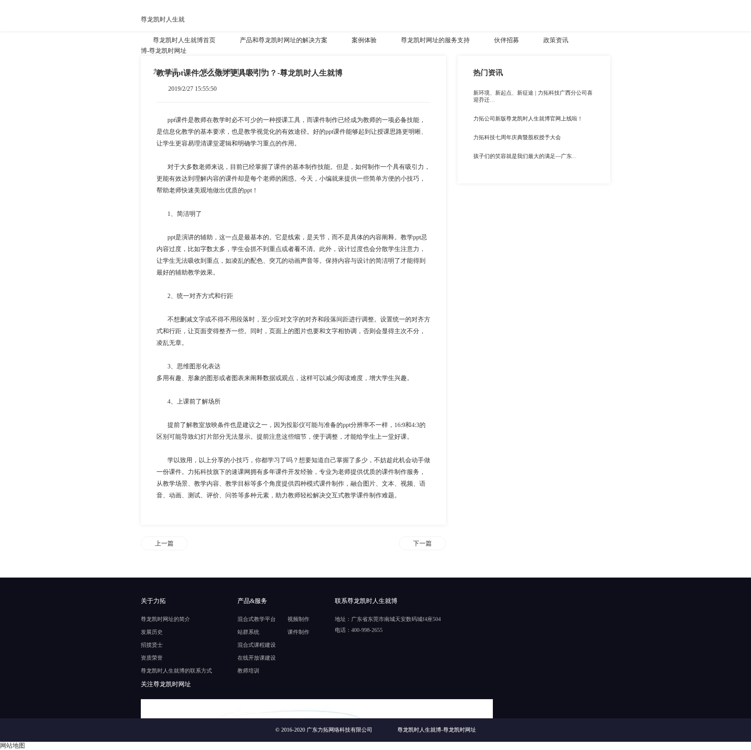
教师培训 (248, 671)
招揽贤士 (152, 645)
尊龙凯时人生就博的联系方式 (176, 671)
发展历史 (152, 632)
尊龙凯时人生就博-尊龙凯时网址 (164, 20)
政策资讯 (555, 40)
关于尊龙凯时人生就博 (233, 71)
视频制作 (298, 619)
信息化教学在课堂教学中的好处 (422, 543)
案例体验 (364, 40)
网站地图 (12, 745)
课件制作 (298, 632)
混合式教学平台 (256, 619)
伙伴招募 (506, 40)
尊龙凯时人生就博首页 (184, 40)
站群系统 (248, 632)
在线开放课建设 (256, 658)
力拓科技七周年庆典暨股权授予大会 (517, 137)
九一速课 (165, 71)
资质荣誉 (152, 658)
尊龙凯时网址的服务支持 (435, 40)
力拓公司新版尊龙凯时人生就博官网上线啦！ (528, 119)
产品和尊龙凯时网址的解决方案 (283, 40)
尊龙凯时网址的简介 (165, 619)
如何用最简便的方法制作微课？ (164, 543)
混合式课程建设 (256, 645)
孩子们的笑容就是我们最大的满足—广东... (525, 156)
